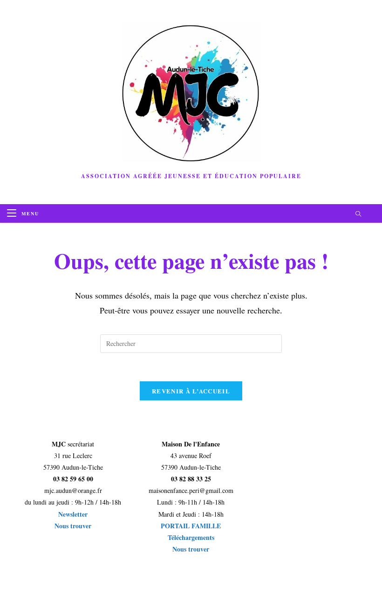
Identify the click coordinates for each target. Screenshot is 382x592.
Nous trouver (73, 526)
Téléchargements (191, 537)
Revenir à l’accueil (191, 390)
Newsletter (73, 514)
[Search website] (358, 214)
